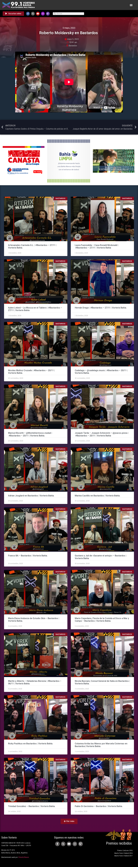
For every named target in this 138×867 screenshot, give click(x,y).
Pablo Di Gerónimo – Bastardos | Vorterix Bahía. (99, 806)
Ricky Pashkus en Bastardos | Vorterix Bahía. (30, 743)
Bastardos (73, 45)
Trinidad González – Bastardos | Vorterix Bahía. (31, 806)
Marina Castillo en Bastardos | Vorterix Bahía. (97, 495)
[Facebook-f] (28, 14)
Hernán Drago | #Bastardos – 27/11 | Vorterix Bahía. (101, 307)
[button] (131, 5)
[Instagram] (43, 14)
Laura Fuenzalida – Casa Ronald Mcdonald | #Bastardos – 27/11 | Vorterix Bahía (96, 246)
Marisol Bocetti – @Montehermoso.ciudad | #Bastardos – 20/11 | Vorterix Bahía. (30, 434)
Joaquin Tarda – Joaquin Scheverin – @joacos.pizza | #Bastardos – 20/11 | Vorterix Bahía (101, 434)
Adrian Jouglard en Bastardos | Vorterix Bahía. (31, 495)
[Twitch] (48, 14)
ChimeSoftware (23, 857)
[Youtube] (38, 14)
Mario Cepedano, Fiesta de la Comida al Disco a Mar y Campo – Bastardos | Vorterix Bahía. (102, 619)
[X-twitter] (33, 14)
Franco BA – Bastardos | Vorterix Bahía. (28, 555)
